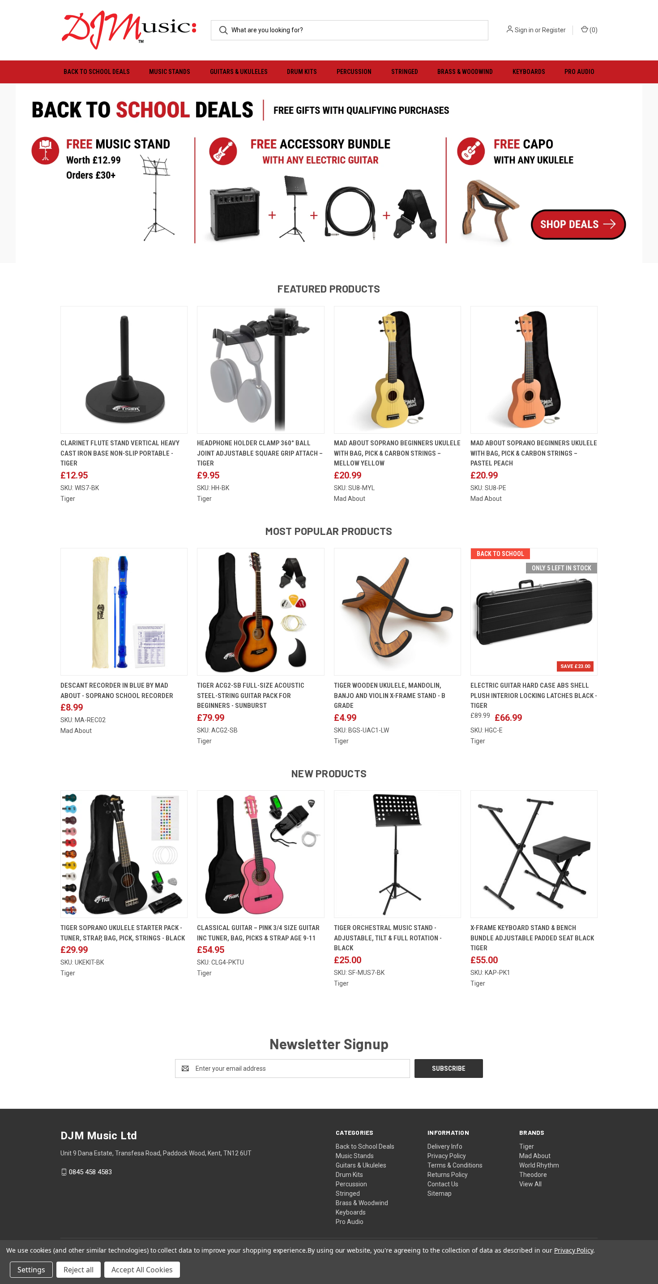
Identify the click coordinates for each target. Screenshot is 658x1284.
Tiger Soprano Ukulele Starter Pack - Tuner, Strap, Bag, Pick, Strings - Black (122, 933)
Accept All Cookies (142, 1270)
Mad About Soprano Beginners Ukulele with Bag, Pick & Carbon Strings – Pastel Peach (533, 453)
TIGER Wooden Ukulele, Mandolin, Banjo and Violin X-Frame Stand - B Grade (389, 695)
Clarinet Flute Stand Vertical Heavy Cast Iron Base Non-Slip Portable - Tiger (119, 453)
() (593, 30)
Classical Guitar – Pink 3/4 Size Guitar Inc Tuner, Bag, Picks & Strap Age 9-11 (258, 933)
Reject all (79, 1270)
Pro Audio (579, 71)
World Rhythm (539, 1165)
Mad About (535, 1155)
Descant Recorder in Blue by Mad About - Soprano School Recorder (116, 690)
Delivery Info (444, 1146)
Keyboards (529, 71)
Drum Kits (302, 71)
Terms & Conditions (455, 1165)
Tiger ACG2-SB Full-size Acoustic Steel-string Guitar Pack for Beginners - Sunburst (250, 695)
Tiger (526, 1146)
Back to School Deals (97, 71)
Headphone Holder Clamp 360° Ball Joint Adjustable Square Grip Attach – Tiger (260, 453)
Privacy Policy (446, 1155)
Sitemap (439, 1193)
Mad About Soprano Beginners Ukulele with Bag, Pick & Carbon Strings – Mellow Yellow (397, 453)
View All (530, 1184)
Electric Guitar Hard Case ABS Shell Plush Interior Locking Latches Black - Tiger (533, 695)
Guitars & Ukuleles (239, 71)
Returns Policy (447, 1174)
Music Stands (169, 71)
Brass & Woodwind (465, 71)
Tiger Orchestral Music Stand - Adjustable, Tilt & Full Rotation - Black (388, 938)
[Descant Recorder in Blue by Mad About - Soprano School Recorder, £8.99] (124, 612)
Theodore (533, 1174)
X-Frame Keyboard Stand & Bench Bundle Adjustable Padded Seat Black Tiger (532, 938)
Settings (31, 1270)
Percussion (354, 71)
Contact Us (442, 1184)
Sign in (524, 30)
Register (554, 30)
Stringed (404, 71)
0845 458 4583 (90, 1172)
